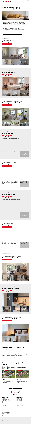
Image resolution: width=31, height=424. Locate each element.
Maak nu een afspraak (7, 74)
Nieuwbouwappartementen (5, 399)
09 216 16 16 (3, 414)
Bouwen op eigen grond (19, 399)
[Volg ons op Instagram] (16, 394)
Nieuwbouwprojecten (5, 397)
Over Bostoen (18, 404)
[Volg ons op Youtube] (17, 394)
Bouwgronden (4, 401)
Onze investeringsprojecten (19, 398)
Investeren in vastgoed (19, 397)
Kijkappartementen (16, 34)
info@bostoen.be (4, 415)
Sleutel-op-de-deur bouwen (19, 405)
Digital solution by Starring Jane (5, 420)
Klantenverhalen (18, 406)
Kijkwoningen (7, 34)
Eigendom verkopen (4, 402)
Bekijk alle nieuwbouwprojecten (15, 388)
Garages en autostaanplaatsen (6, 400)
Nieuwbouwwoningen (5, 398)
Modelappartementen (5, 406)
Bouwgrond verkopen (19, 400)
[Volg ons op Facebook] (13, 394)
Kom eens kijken (4, 404)
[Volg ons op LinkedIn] (14, 394)
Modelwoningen (4, 405)
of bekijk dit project (6, 75)
